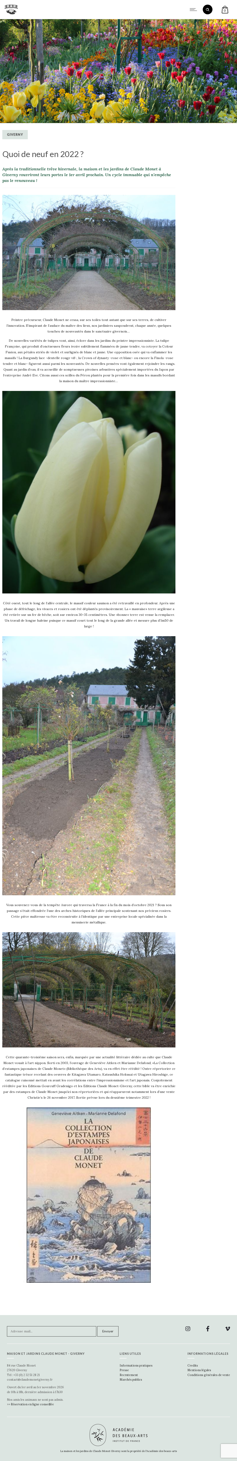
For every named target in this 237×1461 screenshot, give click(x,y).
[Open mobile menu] (194, 9)
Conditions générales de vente (208, 1375)
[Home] (11, 13)
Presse (124, 1370)
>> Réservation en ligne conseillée (30, 1404)
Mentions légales (199, 1370)
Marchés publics (131, 1379)
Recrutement (129, 1375)
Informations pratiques (136, 1365)
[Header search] (207, 9)
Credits (192, 1365)
